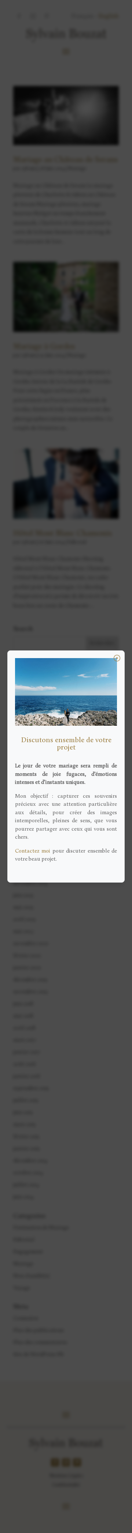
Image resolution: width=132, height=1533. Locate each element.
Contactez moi (32, 851)
